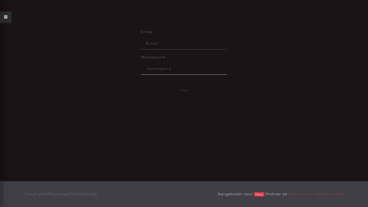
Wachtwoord (153, 57)
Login (184, 90)
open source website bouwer (315, 194)
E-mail (146, 32)
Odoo (259, 194)
